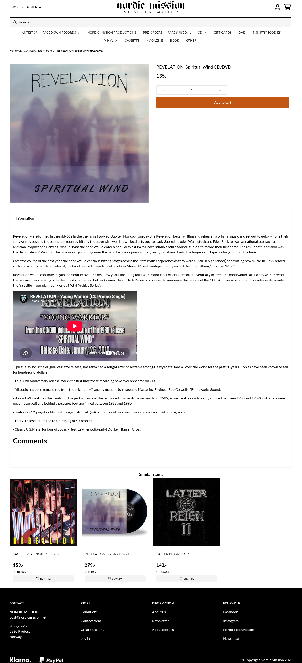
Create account (92, 629)
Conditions (89, 612)
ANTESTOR (29, 32)
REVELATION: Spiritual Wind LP (109, 554)
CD (20, 50)
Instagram (231, 621)
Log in (85, 638)
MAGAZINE (154, 40)
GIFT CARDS (222, 32)
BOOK (174, 40)
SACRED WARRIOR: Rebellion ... (37, 554)
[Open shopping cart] (287, 7)
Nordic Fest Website (238, 629)
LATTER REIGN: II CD (172, 554)
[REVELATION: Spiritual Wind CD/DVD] (79, 133)
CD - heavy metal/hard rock (40, 50)
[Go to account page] (277, 7)
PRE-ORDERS (152, 32)
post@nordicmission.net (28, 617)
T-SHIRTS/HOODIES (267, 32)
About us (159, 612)
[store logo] (151, 7)
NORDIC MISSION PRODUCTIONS (111, 32)
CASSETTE (132, 40)
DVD (242, 32)
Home (13, 50)
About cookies (163, 629)
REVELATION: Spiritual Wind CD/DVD (80, 50)
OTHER (191, 40)
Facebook (230, 612)
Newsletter (160, 621)
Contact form (91, 621)
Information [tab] (25, 218)
